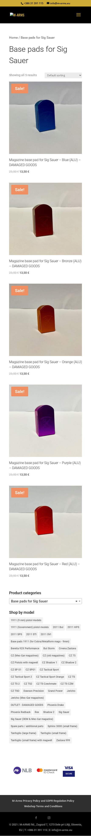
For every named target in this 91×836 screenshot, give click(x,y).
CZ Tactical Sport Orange (50, 676)
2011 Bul (58, 627)
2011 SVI (46, 634)
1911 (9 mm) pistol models (26, 620)
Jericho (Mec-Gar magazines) (27, 697)
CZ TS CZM (67, 683)
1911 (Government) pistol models (30, 627)
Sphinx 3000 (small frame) (62, 726)
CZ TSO (15, 690)
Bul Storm (49, 648)
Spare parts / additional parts (27, 726)
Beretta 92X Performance (25, 648)
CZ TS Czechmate (46, 683)
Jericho (71, 690)
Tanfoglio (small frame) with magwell (31, 740)
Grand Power (55, 690)
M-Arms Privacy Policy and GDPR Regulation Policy (43, 800)
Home (13, 38)
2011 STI (31, 634)
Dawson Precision (33, 690)
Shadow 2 (48, 712)
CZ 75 (72, 655)
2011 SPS (16, 634)
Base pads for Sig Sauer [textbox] (44, 601)
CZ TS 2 (15, 683)
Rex (37, 712)
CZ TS (71, 676)
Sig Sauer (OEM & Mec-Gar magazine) (32, 719)
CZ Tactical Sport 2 (21, 676)
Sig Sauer (64, 712)
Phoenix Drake (55, 705)
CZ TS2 (28, 683)
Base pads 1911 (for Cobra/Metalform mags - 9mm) (40, 641)
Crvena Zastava (67, 648)
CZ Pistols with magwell (24, 662)
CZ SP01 (31, 669)
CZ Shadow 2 (68, 662)
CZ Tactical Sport (49, 669)
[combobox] (45, 601)
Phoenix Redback (20, 712)
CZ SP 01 (16, 669)
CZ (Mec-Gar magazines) (25, 655)
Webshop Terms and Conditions (43, 806)
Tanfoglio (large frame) (23, 733)
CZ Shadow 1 (49, 662)
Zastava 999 (63, 740)
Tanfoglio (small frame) (53, 733)
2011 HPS (73, 627)
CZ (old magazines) (54, 655)
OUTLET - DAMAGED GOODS (27, 705)
